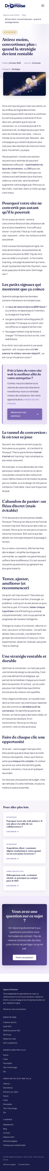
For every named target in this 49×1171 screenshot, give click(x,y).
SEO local (7, 1034)
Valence (6, 1083)
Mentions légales (10, 1141)
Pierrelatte (7, 1063)
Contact (6, 1133)
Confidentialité (23, 1164)
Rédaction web (9, 1039)
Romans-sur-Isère (10, 1092)
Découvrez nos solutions (18, 414)
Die (4, 1071)
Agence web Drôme (11, 15)
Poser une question (24, 957)
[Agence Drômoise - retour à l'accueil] (15, 5)
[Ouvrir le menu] (42, 5)
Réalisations (8, 1124)
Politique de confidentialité (14, 1145)
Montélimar (8, 1087)
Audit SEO (7, 1026)
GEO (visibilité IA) (10, 1043)
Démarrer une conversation (14, 1009)
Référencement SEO (11, 1030)
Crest (5, 1059)
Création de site (9, 1022)
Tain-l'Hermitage (10, 1067)
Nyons (5, 1055)
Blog (24, 15)
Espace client (8, 1137)
